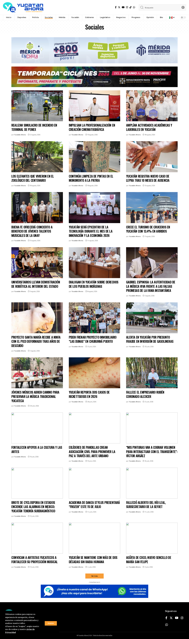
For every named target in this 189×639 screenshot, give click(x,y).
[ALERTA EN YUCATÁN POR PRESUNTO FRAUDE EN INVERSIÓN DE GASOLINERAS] (152, 317)
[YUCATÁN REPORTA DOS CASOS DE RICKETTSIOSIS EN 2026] (94, 372)
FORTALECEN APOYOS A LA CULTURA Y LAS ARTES (36, 449)
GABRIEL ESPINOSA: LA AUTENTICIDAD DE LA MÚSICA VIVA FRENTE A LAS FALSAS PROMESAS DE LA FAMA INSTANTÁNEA (150, 286)
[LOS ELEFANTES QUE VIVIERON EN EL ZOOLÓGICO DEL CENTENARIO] (37, 156)
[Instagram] (127, 7)
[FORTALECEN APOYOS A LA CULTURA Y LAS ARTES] (37, 427)
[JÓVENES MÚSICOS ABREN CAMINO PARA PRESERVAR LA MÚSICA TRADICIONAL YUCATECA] (37, 372)
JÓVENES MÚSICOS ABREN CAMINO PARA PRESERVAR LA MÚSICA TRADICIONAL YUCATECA (35, 396)
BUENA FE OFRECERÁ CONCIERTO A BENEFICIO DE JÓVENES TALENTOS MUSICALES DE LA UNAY (31, 231)
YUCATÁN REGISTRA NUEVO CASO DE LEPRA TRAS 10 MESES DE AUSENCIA (147, 178)
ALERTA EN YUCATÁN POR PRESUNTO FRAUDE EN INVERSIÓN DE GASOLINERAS (149, 339)
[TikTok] (130, 7)
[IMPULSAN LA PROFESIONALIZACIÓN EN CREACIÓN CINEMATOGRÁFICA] (94, 105)
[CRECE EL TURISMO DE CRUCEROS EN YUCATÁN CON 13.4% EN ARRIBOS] (152, 207)
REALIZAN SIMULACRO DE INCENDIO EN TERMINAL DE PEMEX (34, 127)
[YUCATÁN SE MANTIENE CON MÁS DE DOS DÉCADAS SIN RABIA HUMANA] (94, 538)
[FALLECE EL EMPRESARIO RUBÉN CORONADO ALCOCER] (152, 372)
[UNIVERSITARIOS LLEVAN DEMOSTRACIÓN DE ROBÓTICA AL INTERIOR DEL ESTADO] (37, 262)
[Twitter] (119, 7)
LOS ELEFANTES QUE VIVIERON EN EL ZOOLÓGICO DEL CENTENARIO (32, 178)
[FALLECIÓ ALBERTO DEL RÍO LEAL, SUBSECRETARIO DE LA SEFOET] (152, 483)
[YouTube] (123, 7)
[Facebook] (115, 7)
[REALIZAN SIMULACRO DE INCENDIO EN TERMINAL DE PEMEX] (37, 105)
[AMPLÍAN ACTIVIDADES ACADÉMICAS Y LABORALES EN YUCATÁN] (152, 105)
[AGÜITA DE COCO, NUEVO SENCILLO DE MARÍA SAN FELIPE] (152, 538)
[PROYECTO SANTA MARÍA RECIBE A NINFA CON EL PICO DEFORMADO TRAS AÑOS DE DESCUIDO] (37, 317)
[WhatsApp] (134, 7)
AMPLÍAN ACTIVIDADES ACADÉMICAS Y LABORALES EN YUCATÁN (149, 127)
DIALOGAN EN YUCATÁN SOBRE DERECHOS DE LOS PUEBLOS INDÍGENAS (93, 284)
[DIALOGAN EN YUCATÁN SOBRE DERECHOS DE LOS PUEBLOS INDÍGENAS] (94, 262)
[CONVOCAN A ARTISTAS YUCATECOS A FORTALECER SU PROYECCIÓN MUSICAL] (37, 538)
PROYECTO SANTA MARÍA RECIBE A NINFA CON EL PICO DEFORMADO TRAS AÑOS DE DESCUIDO (35, 341)
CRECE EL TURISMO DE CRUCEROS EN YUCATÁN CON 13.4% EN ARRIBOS (148, 229)
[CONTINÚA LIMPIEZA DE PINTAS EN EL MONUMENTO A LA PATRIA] (94, 156)
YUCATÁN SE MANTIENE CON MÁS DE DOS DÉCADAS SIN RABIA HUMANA (93, 559)
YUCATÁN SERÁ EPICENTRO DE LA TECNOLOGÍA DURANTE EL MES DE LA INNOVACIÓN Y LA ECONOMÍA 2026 (90, 231)
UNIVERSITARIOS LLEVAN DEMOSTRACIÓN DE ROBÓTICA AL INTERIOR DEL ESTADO (35, 284)
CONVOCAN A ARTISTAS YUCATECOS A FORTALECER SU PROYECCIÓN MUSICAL (34, 559)
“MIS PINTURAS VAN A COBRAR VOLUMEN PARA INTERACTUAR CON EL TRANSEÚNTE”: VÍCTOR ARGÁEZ (151, 451)
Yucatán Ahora (20, 135)
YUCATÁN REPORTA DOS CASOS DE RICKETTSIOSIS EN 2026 (89, 394)
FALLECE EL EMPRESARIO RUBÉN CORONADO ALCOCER (145, 394)
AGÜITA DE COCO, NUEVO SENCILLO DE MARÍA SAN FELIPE (148, 559)
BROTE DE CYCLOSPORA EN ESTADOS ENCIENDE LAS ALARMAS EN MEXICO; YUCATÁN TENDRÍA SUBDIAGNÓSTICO (33, 506)
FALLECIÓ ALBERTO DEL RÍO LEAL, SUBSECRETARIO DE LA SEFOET (146, 504)
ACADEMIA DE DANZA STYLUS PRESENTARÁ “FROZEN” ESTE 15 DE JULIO (94, 504)
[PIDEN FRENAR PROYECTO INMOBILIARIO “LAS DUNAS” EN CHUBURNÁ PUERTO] (94, 317)
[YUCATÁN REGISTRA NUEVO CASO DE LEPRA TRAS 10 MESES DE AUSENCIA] (152, 156)
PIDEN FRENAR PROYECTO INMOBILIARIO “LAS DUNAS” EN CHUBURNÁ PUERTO (93, 339)
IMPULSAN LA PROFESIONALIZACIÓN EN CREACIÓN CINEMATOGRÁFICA (92, 127)
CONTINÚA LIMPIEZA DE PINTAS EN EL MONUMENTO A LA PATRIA (91, 178)
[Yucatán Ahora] (23, 7)
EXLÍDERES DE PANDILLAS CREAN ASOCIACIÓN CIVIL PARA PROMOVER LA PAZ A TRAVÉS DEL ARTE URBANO (92, 451)
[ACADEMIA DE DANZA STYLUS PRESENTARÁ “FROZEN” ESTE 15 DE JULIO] (94, 483)
